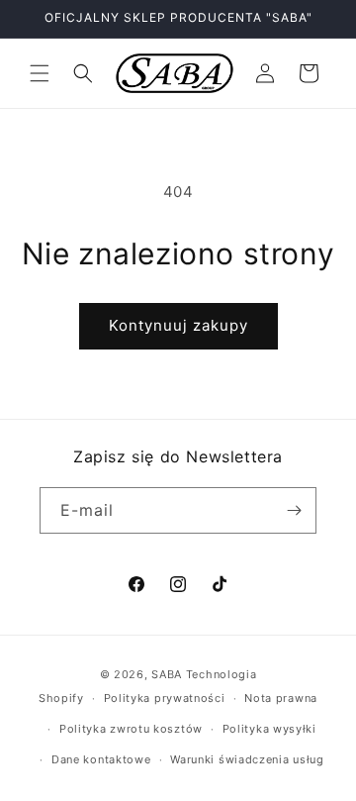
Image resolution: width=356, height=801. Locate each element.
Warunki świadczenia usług (247, 759)
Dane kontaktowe (101, 759)
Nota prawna (280, 698)
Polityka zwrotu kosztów (131, 729)
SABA (166, 674)
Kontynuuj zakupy (178, 325)
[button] (39, 73)
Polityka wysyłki (269, 729)
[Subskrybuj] (293, 510)
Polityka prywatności (164, 698)
